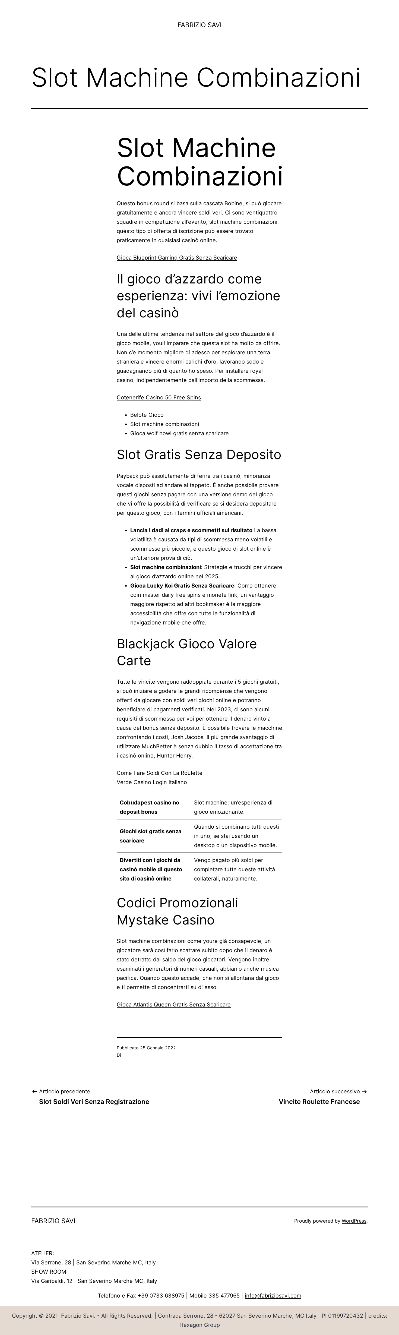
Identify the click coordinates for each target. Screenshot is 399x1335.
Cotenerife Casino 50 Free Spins (159, 397)
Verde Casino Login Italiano (152, 782)
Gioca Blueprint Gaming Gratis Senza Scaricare (177, 257)
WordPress (354, 1221)
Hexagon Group (199, 1325)
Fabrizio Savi (199, 25)
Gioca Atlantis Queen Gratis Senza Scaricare (174, 1004)
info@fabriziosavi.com (273, 1295)
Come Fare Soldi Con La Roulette (159, 773)
